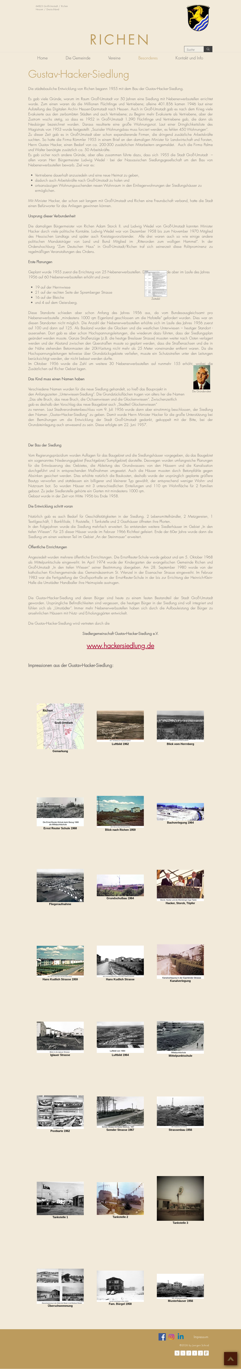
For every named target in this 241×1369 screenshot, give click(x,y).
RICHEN (120, 39)
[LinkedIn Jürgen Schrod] (180, 1337)
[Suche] (208, 49)
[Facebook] (162, 1337)
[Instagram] (171, 1337)
